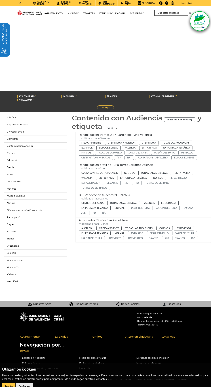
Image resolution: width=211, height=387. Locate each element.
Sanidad (11, 231)
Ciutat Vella (182, 173)
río (129, 157)
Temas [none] (24, 350)
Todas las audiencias (176, 142)
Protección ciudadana (91, 363)
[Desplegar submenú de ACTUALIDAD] (34, 99)
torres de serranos (94, 187)
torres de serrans (157, 182)
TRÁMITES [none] (112, 96)
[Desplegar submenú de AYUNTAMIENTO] (36, 95)
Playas (10, 224)
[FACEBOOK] (161, 4)
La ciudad (61, 336)
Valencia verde (15, 260)
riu (119, 157)
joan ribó (137, 233)
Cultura (11, 153)
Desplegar (107, 107)
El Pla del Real (108, 147)
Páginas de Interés (86, 304)
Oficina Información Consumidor (25, 210)
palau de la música (110, 152)
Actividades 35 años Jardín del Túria (104, 220)
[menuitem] (35, 337)
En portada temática (176, 147)
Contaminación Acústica (20, 146)
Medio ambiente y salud (92, 357)
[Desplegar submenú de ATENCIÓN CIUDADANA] (176, 95)
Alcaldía (87, 228)
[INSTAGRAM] (173, 4)
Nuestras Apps (42, 304)
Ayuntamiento (30, 336)
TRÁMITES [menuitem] (89, 13)
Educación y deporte (34, 357)
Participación (14, 217)
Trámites (96, 336)
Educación (12, 160)
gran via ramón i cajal (95, 157)
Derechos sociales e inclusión (152, 357)
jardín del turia (164, 152)
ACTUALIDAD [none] (25, 100)
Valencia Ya (13, 267)
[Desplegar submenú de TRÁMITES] (119, 95)
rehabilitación (90, 182)
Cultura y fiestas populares (99, 173)
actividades (135, 238)
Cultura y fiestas (31, 363)
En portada (149, 147)
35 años (180, 238)
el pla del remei (184, 157)
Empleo (11, 167)
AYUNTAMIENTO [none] (27, 96)
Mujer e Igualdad (16, 196)
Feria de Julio (14, 181)
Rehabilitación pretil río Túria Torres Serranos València (116, 165)
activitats (115, 238)
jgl (83, 213)
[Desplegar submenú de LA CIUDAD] (76, 95)
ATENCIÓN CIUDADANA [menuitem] (112, 13)
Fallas (10, 174)
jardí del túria (137, 152)
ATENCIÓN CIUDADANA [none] (162, 96)
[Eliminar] (191, 120)
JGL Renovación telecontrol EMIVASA (105, 195)
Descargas (174, 304)
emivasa (188, 208)
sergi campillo (159, 233)
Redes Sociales (130, 304)
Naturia (11, 203)
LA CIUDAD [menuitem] (73, 13)
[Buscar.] (191, 13)
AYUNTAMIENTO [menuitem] (53, 13)
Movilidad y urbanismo (149, 363)
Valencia (11, 253)
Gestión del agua (92, 203)
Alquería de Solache (17, 124)
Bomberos (12, 138)
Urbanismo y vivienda (121, 142)
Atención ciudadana (139, 336)
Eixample (87, 147)
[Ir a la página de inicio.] (23, 13)
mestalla (187, 152)
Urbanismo (13, 245)
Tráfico (11, 238)
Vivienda (11, 274)
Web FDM (12, 281)
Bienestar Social (15, 131)
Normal (86, 152)
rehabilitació (178, 178)
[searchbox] (171, 13)
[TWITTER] (167, 4)
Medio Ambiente (91, 142)
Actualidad (168, 336)
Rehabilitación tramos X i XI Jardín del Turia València (115, 135)
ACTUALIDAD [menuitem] (137, 13)
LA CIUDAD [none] (68, 96)
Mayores (11, 188)
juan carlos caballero (153, 157)
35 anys (153, 238)
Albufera (11, 117)
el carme (112, 182)
